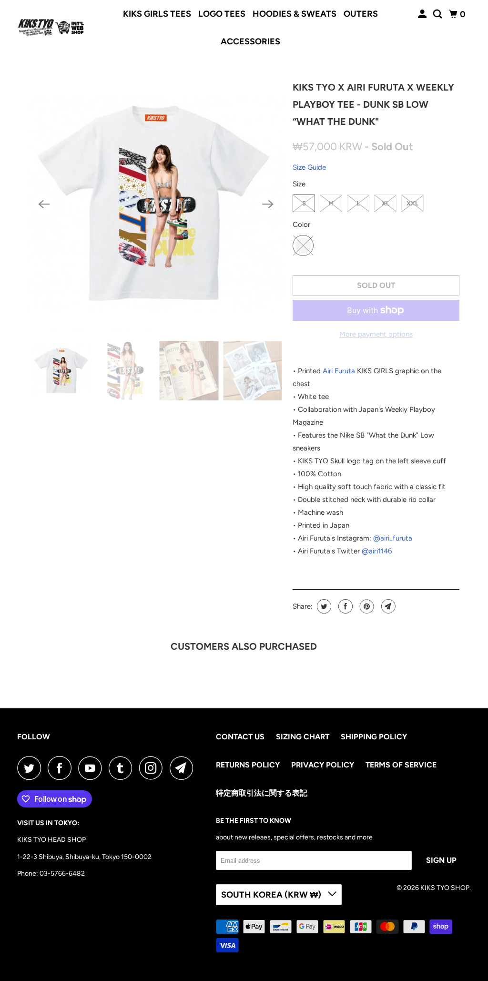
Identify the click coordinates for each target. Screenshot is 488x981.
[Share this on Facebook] (344, 606)
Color (301, 224)
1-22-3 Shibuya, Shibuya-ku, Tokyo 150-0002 (84, 857)
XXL (412, 203)
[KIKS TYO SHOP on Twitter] (31, 768)
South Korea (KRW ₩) (272, 894)
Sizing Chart (302, 736)
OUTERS (361, 14)
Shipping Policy (374, 736)
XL (385, 203)
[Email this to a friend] (387, 606)
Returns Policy (248, 764)
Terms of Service (401, 764)
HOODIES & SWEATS (294, 14)
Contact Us (240, 736)
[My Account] (423, 14)
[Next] (267, 204)
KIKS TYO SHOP (444, 888)
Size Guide (309, 167)
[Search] (438, 14)
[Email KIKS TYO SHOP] (184, 768)
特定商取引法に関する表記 (261, 792)
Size (299, 184)
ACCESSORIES (250, 41)
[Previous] (43, 204)
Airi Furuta (339, 371)
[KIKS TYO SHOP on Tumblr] (123, 768)
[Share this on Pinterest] (365, 606)
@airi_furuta (392, 538)
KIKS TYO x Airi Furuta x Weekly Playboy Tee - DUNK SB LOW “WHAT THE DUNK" (373, 104)
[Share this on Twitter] (323, 606)
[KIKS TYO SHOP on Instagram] (153, 768)
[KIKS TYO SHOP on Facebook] (62, 768)
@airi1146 (377, 551)
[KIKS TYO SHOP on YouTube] (92, 768)
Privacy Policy (322, 764)
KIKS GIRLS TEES (157, 14)
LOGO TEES (221, 14)
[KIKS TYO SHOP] (51, 27)
